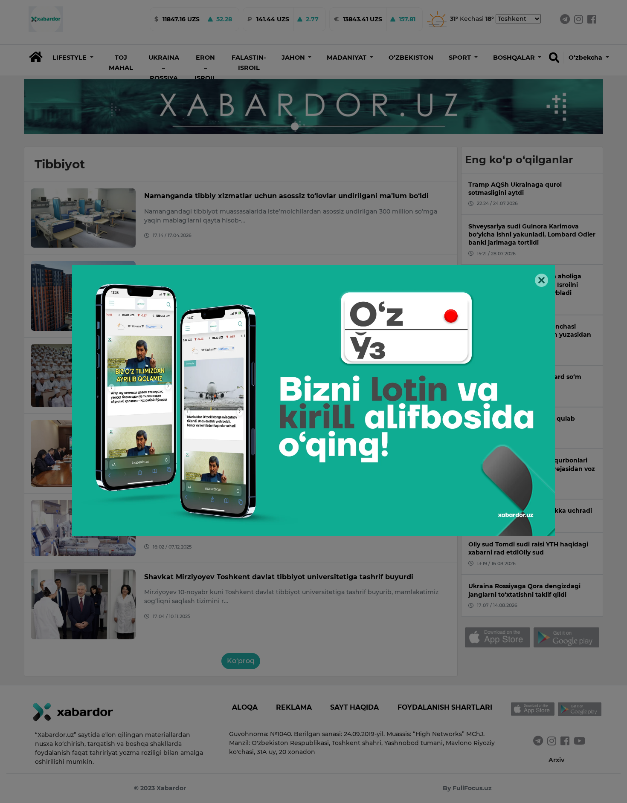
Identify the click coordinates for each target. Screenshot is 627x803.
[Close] (541, 280)
